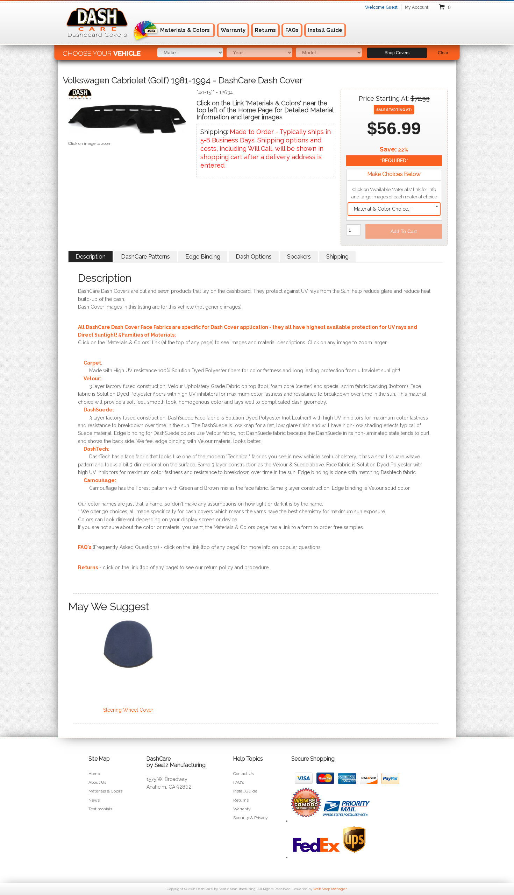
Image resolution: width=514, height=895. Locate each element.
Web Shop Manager (330, 889)
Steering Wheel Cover (128, 710)
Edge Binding (202, 256)
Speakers (299, 256)
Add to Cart (404, 231)
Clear (443, 52)
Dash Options (254, 256)
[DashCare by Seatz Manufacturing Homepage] (97, 41)
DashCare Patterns (145, 256)
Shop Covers (397, 52)
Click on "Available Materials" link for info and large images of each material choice (394, 193)
